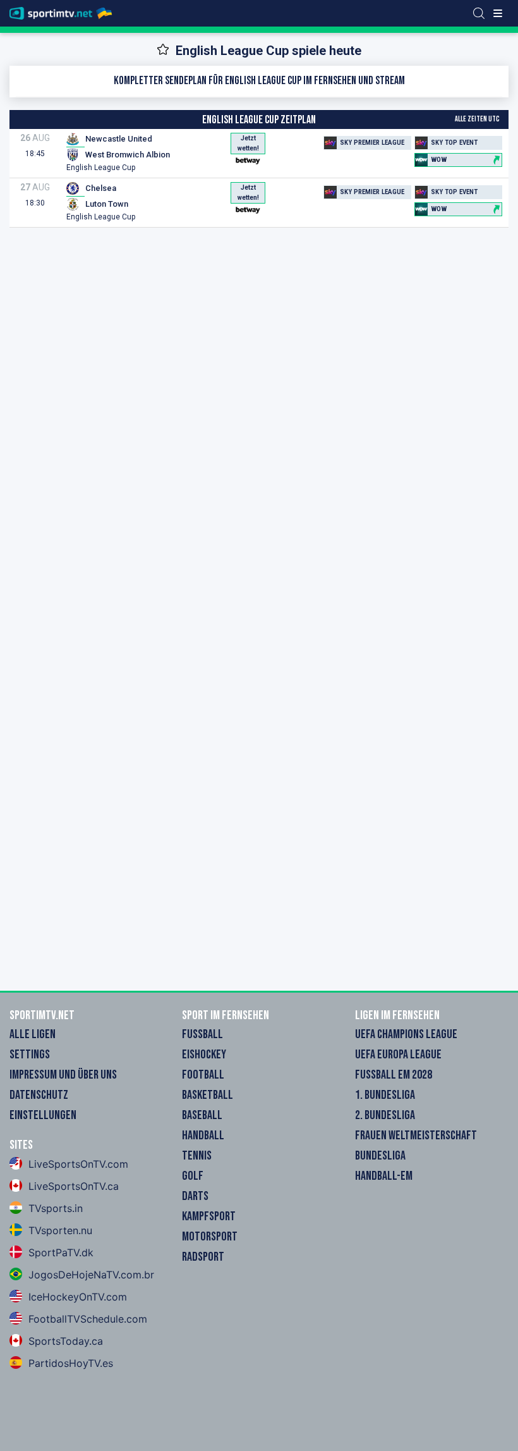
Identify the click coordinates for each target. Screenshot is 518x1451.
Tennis (197, 1155)
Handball (203, 1135)
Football (203, 1074)
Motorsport (210, 1236)
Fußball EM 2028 (393, 1074)
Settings (29, 1054)
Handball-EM (384, 1176)
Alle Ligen (32, 1034)
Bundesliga (380, 1155)
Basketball (207, 1095)
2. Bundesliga (385, 1115)
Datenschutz (38, 1095)
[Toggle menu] (498, 13)
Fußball (202, 1034)
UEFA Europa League (398, 1054)
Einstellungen (42, 1115)
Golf (192, 1176)
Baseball (202, 1115)
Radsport (203, 1256)
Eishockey (204, 1054)
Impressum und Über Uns (63, 1074)
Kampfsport (209, 1216)
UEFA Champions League (406, 1034)
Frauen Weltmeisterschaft (416, 1135)
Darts (195, 1196)
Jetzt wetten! (248, 143)
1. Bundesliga (385, 1095)
